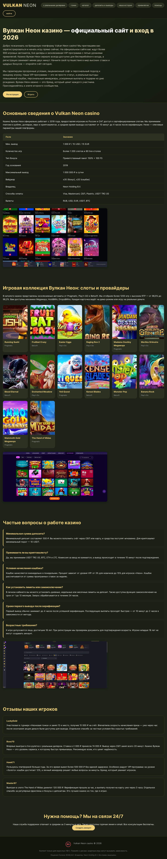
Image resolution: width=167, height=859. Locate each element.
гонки (73, 5)
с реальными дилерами (54, 5)
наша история (125, 5)
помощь (158, 5)
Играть (31, 94)
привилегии (143, 5)
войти (9, 13)
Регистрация (12, 94)
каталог (85, 5)
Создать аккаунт (83, 828)
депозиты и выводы (104, 5)
